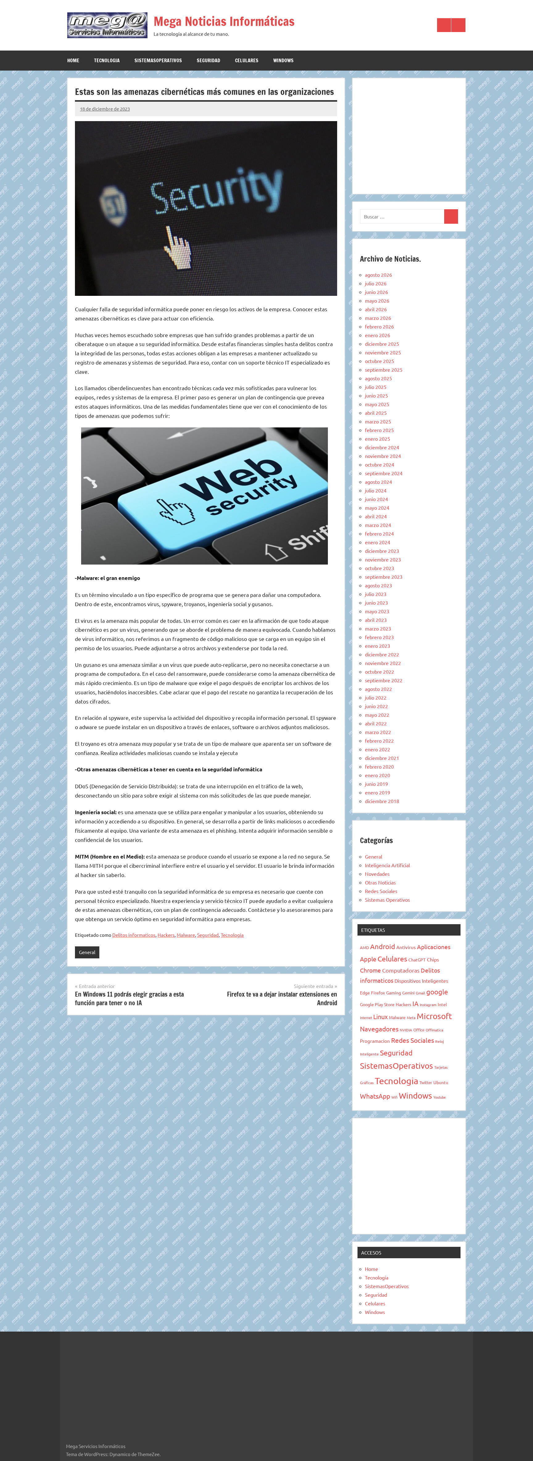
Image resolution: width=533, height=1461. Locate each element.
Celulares (246, 60)
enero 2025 (377, 438)
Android (382, 946)
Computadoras (400, 970)
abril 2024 (376, 516)
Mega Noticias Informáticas (224, 21)
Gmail (420, 992)
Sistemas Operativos (387, 899)
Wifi (394, 1097)
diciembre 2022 (382, 654)
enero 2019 (377, 792)
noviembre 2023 (383, 559)
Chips (433, 959)
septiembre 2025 (384, 369)
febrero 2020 (379, 766)
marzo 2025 (378, 421)
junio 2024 (376, 499)
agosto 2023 (378, 585)
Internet (366, 1017)
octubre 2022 (379, 671)
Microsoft (434, 1016)
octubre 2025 (379, 361)
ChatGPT (417, 959)
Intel (442, 1004)
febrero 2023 (379, 637)
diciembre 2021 (382, 758)
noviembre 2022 (383, 663)
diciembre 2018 (382, 801)
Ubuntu (440, 1082)
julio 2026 (375, 283)
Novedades (377, 874)
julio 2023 (375, 594)
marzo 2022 (378, 732)
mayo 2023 (377, 611)
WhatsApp (375, 1096)
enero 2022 (377, 749)
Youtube (439, 1097)
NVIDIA (406, 1029)
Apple (368, 959)
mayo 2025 (377, 404)
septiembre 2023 (384, 576)
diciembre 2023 (382, 551)
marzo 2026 (378, 318)
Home (73, 60)
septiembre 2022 (384, 680)
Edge (365, 992)
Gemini (408, 992)
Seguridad (208, 60)
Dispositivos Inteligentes (421, 980)
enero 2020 (377, 775)
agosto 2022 (378, 689)
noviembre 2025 (383, 352)
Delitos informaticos (133, 935)
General (87, 952)
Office (418, 1029)
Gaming (393, 992)
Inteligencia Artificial (387, 865)
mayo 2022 (377, 715)
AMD (364, 947)
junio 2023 (376, 602)
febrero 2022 (379, 740)
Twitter (425, 1082)
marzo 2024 (378, 525)
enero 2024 (377, 542)
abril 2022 (376, 723)
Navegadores (379, 1029)
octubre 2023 (379, 568)
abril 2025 (376, 413)
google (437, 992)
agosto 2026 (378, 274)
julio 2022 (375, 697)
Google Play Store (377, 1004)
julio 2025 (375, 387)
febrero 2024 (379, 533)
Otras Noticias (380, 882)
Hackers (166, 935)
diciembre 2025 (382, 344)
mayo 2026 (377, 300)
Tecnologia (107, 60)
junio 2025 (376, 395)
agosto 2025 (378, 378)
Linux (380, 1016)
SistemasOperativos (158, 60)
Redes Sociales (381, 891)
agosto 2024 (378, 482)
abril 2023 (376, 620)
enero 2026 (377, 335)
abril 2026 (376, 309)
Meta (411, 1017)
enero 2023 (377, 646)
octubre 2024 (379, 464)
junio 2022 (376, 706)
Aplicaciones (433, 946)
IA (415, 1003)
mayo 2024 (377, 507)
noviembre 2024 (383, 456)
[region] (409, 135)
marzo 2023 (378, 628)
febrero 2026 (379, 326)
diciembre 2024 (382, 447)
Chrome (370, 970)
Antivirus (406, 947)
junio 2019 (376, 784)
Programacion (375, 1041)
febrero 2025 (379, 430)
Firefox (378, 992)
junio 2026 (376, 292)
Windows (283, 60)
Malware (186, 935)
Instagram (428, 1004)
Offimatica (434, 1029)
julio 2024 (375, 490)
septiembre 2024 (384, 473)
